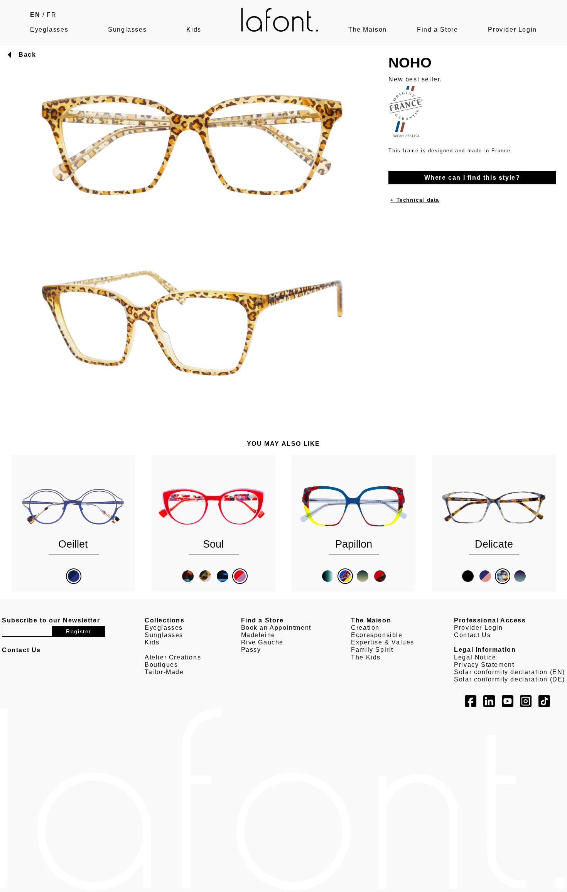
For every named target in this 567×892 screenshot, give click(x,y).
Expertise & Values (382, 642)
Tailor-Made (164, 672)
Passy (251, 649)
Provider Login (512, 29)
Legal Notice (475, 657)
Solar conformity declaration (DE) (509, 679)
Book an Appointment (276, 627)
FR (51, 15)
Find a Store (437, 29)
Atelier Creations (173, 657)
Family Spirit (372, 649)
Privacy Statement (484, 664)
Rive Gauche (262, 642)
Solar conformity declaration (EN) (509, 672)
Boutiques (161, 664)
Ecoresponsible (376, 635)
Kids (193, 29)
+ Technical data (414, 200)
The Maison (367, 29)
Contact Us (472, 635)
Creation (365, 627)
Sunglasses (127, 29)
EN (35, 15)
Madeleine (258, 635)
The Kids (366, 657)
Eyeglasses (49, 29)
